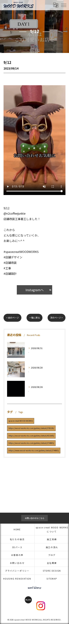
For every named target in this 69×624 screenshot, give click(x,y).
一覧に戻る (34, 317)
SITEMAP (52, 578)
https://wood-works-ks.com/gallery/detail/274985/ (31, 443)
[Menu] (63, 5)
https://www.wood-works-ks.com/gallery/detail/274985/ (33, 450)
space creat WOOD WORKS (20, 420)
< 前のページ (12, 317)
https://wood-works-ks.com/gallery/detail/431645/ (31, 435)
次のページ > (56, 317)
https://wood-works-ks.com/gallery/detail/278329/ (31, 428)
